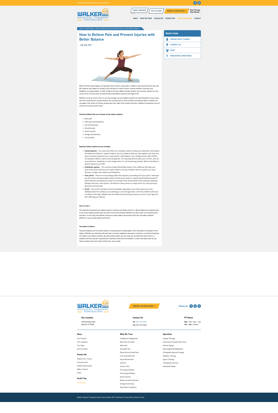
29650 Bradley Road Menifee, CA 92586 (93, 3)
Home (81, 29)
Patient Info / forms (180, 39)
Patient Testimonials (84, 366)
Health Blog (89, 29)
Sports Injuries (125, 377)
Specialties (158, 18)
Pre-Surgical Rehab (127, 370)
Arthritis (123, 363)
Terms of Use (139, 397)
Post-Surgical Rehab (127, 373)
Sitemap (119, 397)
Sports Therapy (168, 359)
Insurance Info (82, 362)
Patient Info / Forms (84, 359)
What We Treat (146, 18)
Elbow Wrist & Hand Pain (129, 352)
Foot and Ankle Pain (127, 356)
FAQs (172, 50)
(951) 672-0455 (141, 322)
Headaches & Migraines (129, 338)
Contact (197, 18)
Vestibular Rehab (169, 366)
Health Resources (184, 18)
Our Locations (82, 342)
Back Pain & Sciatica (127, 342)
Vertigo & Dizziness (127, 384)
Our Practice (81, 338)
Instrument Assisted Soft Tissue (174, 342)
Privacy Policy (128, 397)
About (135, 18)
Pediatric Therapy (169, 356)
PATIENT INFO (170, 18)
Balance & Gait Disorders (129, 380)
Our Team (80, 345)
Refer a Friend (82, 369)
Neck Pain (123, 345)
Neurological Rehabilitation (173, 349)
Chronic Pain (124, 366)
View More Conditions (128, 387)
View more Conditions (181, 56)
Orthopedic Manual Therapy (173, 352)
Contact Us (175, 44)
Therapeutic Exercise (170, 363)
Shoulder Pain (125, 349)
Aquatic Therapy (169, 338)
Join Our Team (82, 349)
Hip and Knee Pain (127, 359)
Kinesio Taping (168, 345)
